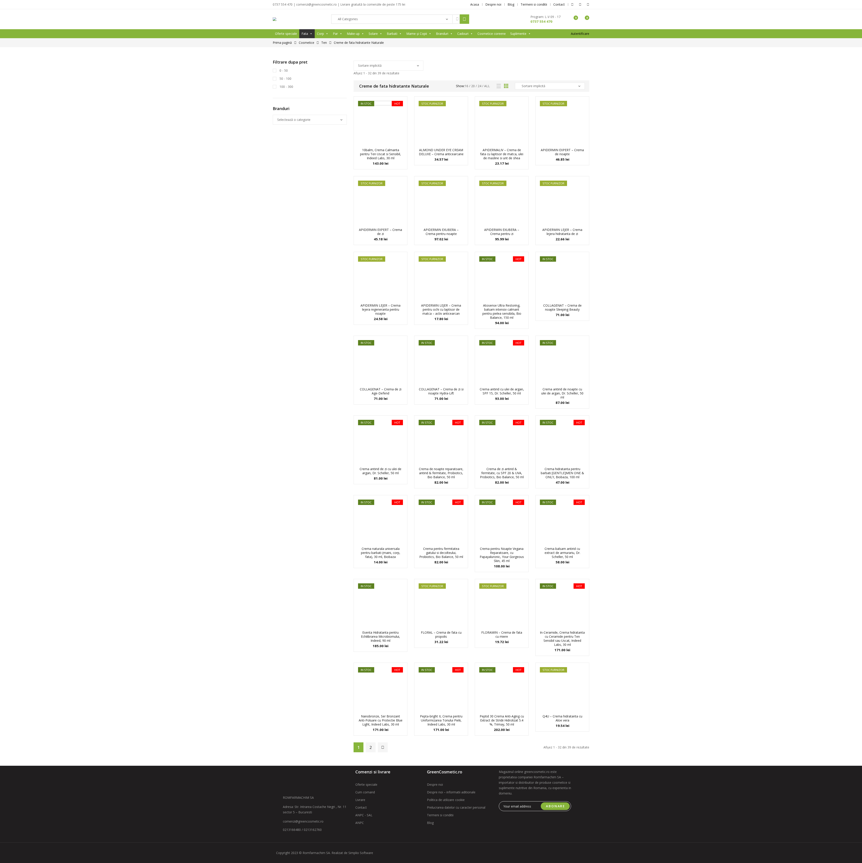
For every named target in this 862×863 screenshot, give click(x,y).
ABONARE (555, 806)
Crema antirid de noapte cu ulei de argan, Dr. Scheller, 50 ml (562, 393)
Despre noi (435, 784)
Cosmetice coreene (491, 33)
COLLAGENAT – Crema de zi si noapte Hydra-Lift (441, 391)
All (487, 86)
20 (473, 86)
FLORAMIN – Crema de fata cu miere (501, 634)
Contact (361, 807)
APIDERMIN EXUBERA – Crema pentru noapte (441, 232)
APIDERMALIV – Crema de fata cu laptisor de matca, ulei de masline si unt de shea (501, 154)
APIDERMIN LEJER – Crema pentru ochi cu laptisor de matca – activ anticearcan (441, 309)
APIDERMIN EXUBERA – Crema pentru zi (501, 232)
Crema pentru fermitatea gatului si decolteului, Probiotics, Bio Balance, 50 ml (441, 553)
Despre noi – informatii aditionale (451, 792)
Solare (373, 33)
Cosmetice (306, 42)
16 (466, 86)
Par (335, 33)
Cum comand (365, 792)
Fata (304, 33)
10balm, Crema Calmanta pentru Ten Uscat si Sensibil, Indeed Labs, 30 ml (380, 154)
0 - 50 (283, 70)
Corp (320, 33)
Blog (430, 823)
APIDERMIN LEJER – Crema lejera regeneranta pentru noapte (380, 309)
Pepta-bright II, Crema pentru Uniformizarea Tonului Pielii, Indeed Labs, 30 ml (441, 720)
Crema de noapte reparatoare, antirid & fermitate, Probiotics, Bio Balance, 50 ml (441, 473)
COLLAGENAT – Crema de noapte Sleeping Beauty (562, 307)
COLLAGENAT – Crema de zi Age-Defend (380, 391)
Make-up (353, 33)
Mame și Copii (416, 33)
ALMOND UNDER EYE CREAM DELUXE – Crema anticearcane (441, 152)
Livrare (360, 800)
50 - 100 (285, 78)
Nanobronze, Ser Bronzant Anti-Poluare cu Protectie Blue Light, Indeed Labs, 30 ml (380, 720)
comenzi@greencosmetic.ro (303, 821)
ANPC (359, 823)
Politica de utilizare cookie (446, 800)
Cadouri (462, 33)
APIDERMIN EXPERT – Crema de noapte (562, 152)
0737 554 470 (541, 21)
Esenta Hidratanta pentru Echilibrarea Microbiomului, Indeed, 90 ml (380, 636)
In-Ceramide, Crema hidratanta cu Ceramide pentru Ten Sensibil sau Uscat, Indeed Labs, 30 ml (562, 638)
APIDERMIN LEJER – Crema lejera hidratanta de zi (562, 232)
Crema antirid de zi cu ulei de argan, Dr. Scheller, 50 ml (380, 471)
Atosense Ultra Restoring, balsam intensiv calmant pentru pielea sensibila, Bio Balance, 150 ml (501, 311)
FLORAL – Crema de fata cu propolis (441, 634)
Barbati (392, 33)
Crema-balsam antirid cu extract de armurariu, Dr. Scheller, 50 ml (562, 553)
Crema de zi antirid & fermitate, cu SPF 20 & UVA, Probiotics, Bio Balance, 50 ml (502, 473)
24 (479, 86)
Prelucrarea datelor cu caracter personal (456, 807)
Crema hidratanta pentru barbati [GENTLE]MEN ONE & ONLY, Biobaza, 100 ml (562, 473)
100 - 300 (286, 86)
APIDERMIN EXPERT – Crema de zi (380, 232)
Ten (324, 42)
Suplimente (518, 33)
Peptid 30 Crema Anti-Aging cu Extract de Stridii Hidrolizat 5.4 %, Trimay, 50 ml (502, 720)
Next (383, 747)
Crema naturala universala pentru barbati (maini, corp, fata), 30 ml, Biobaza (380, 553)
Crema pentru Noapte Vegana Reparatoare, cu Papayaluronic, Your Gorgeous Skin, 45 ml (502, 555)
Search (464, 19)
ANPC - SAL (363, 815)
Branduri (442, 33)
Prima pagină (282, 42)
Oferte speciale (286, 33)
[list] (498, 86)
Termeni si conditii (440, 815)
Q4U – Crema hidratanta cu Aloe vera (562, 718)
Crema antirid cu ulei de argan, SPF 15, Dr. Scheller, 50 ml (502, 391)
